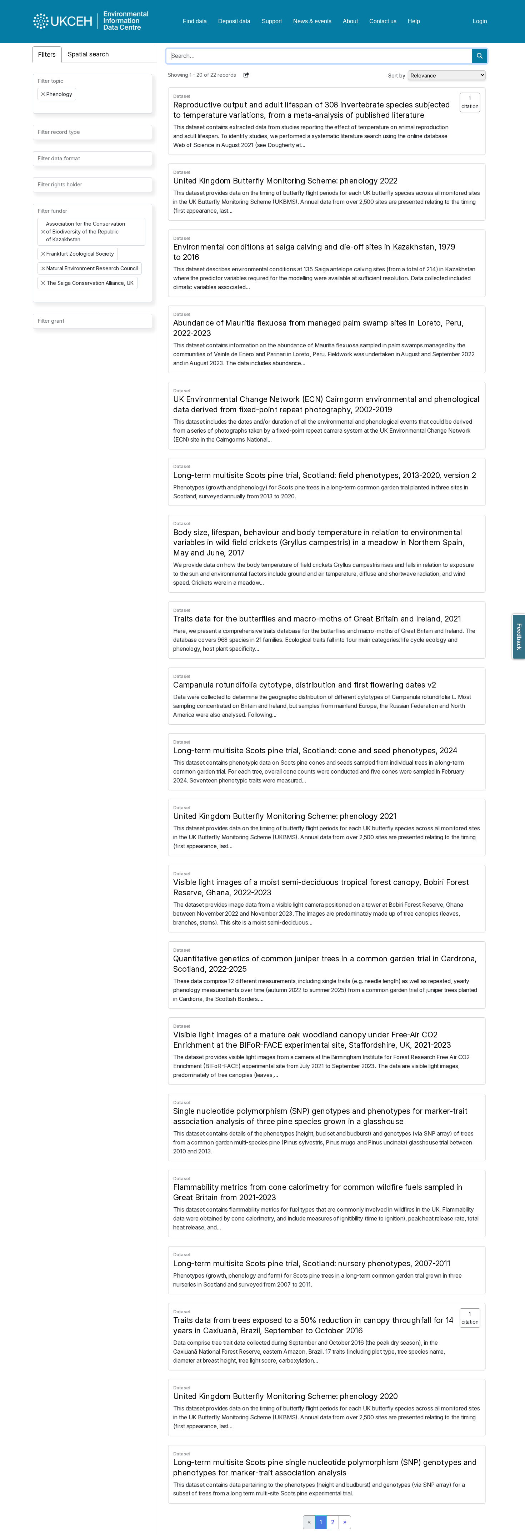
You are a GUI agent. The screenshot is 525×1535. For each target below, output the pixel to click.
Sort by (396, 75)
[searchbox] (40, 106)
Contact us (382, 21)
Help (414, 21)
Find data (195, 21)
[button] (246, 74)
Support (272, 21)
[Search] (479, 56)
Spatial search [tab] (88, 54)
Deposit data (234, 21)
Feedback (519, 636)
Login (480, 21)
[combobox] (92, 94)
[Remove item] (43, 94)
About (350, 21)
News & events (312, 21)
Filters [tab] (47, 54)
